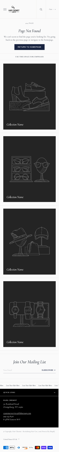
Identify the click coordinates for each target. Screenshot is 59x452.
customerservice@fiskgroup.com (17, 410)
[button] (4, 9)
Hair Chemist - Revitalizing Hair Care (25, 429)
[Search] (39, 9)
